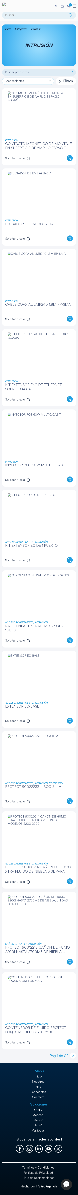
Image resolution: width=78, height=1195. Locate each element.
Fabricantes (38, 1092)
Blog (38, 1087)
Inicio (8, 29)
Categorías (21, 29)
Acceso (38, 1115)
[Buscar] (71, 15)
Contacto (38, 1097)
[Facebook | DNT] (20, 1149)
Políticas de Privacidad (38, 1173)
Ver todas (38, 1131)
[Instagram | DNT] (29, 1149)
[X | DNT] (58, 1149)
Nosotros (38, 1082)
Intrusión (38, 1125)
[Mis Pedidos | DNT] (62, 6)
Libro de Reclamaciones (38, 1178)
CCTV (38, 1110)
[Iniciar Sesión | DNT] (56, 6)
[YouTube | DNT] (49, 1149)
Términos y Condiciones (38, 1168)
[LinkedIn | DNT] (39, 1149)
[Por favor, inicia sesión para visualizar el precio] (28, 158)
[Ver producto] (39, 126)
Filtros (68, 81)
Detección (38, 1120)
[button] (68, 6)
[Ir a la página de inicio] (27, 6)
